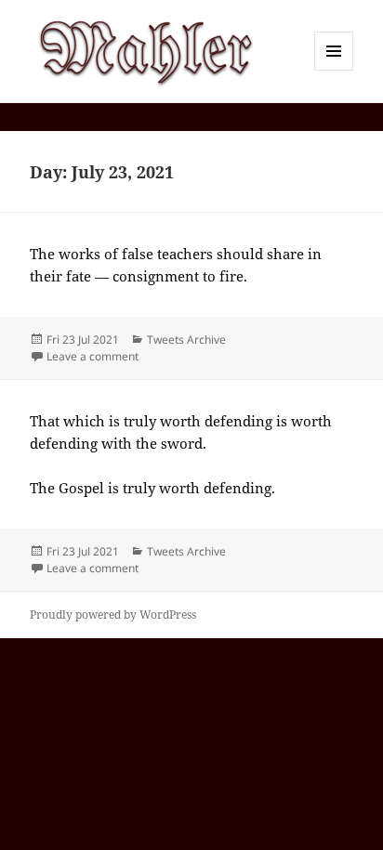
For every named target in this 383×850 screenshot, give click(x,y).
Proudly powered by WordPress (113, 614)
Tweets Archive (186, 339)
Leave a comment (92, 356)
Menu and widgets (334, 70)
